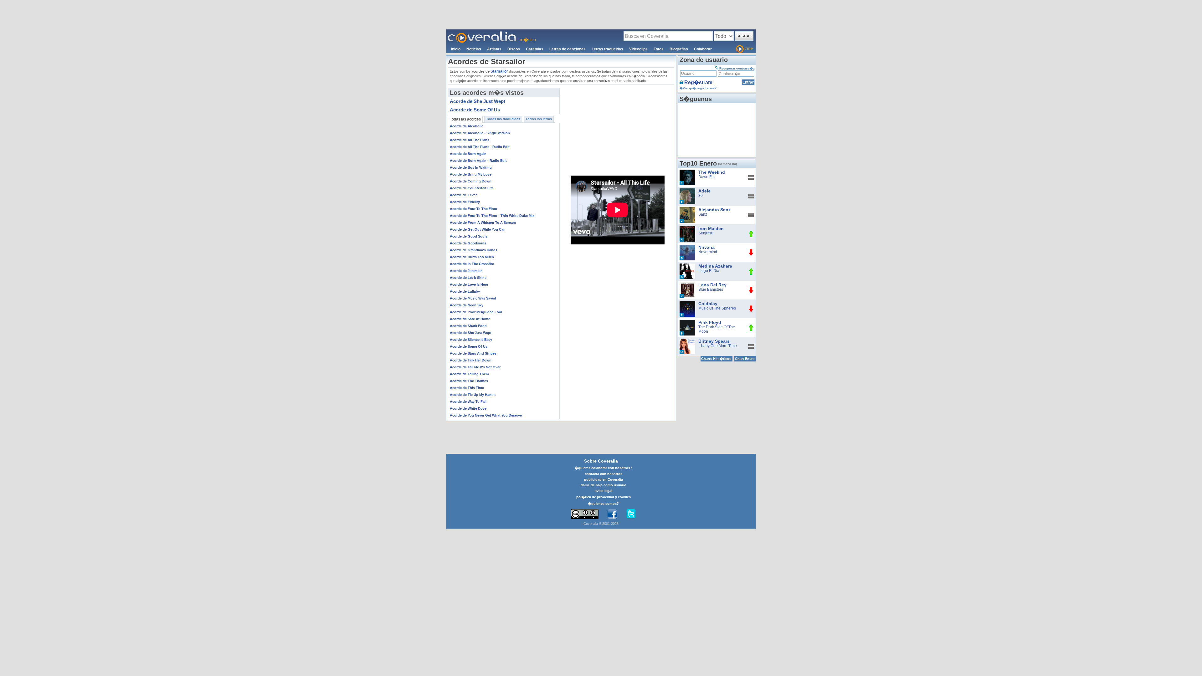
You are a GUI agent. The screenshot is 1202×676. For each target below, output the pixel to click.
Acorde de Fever (463, 195)
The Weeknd (711, 172)
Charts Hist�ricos (716, 359)
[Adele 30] (687, 190)
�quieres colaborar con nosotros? (603, 468)
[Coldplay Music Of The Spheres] (687, 303)
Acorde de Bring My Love (470, 174)
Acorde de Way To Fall (468, 401)
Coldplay (707, 303)
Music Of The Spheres (717, 308)
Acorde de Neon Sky (466, 305)
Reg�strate (698, 82)
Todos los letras (539, 119)
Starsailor (499, 71)
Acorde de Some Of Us (475, 109)
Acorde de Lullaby (465, 291)
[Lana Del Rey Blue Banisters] (687, 284)
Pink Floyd (709, 322)
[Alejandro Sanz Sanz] (687, 209)
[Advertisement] (601, 14)
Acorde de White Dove (468, 408)
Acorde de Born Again (468, 154)
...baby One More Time (717, 346)
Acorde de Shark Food (468, 326)
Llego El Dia (708, 271)
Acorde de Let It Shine (468, 277)
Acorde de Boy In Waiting (471, 167)
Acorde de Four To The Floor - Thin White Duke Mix (492, 216)
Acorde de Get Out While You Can (478, 229)
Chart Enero (745, 359)
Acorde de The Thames (469, 381)
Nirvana (706, 247)
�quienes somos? (603, 503)
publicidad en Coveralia (603, 479)
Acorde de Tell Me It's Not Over (475, 367)
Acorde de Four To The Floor (473, 209)
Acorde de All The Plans (469, 140)
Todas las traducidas (503, 119)
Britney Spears (714, 341)
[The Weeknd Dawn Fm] (687, 172)
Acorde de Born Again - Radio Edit (478, 160)
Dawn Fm (706, 177)
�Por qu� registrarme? (698, 88)
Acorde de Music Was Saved (473, 298)
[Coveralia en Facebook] (612, 514)
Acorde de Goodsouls (468, 243)
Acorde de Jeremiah (466, 271)
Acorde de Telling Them (469, 374)
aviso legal (603, 491)
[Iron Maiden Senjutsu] (687, 228)
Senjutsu (705, 233)
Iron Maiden (711, 228)
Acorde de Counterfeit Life (472, 188)
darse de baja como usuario (603, 485)
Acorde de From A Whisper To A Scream (483, 222)
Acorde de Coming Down (470, 181)
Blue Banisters (710, 289)
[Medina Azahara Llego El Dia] (687, 266)
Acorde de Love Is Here (469, 284)
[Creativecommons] (584, 514)
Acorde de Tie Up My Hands (473, 395)
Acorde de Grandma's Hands (473, 250)
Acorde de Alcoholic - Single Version (480, 133)
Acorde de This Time (467, 388)
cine (749, 48)
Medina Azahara (715, 266)
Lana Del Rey (712, 284)
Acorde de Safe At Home (470, 319)
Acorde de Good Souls (468, 236)
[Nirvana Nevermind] (687, 247)
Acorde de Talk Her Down (470, 360)
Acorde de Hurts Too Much (472, 257)
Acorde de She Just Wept (477, 101)
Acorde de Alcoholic (466, 126)
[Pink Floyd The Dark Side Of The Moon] (687, 322)
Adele (704, 190)
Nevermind (707, 252)
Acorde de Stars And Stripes (473, 353)
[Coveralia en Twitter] (631, 514)
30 (700, 195)
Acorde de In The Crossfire (472, 264)
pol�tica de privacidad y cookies (603, 497)
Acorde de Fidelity (465, 202)
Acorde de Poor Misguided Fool (476, 312)
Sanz (702, 214)
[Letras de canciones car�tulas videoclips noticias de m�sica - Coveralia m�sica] (482, 33)
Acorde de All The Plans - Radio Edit (480, 147)
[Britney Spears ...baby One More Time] (687, 341)
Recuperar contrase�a (737, 68)
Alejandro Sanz (714, 209)
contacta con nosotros (603, 474)
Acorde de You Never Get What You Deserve (486, 415)
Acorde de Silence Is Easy (471, 339)
